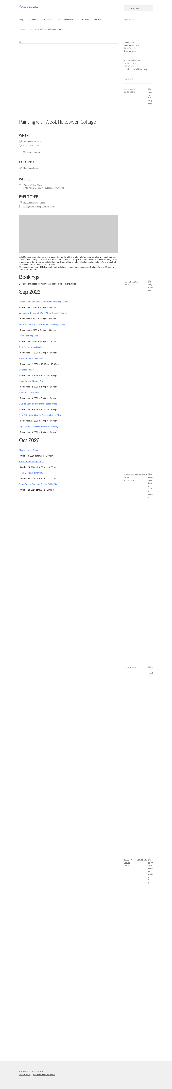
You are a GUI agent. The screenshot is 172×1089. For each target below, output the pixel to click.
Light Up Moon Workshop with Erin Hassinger (39, 426)
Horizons (51, 206)
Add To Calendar (33, 152)
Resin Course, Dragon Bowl (31, 381)
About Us (97, 19)
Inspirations (33, 19)
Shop (21, 19)
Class (42, 202)
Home (23, 29)
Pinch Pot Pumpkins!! (28, 335)
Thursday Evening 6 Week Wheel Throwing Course (42, 324)
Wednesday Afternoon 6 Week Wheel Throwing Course (43, 301)
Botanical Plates (26, 369)
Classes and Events (65, 19)
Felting (38, 206)
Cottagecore (28, 206)
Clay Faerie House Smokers (31, 347)
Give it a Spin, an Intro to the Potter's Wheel (38, 403)
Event (30, 29)
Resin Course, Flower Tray (31, 358)
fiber (44, 206)
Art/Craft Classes (31, 202)
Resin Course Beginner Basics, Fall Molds (38, 484)
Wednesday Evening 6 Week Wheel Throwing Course (43, 313)
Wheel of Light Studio (33, 185)
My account (48, 19)
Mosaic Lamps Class (28, 450)
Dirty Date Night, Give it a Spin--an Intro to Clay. (40, 415)
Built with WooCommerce (44, 1074)
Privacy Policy (25, 1074)
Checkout (85, 19)
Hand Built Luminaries (29, 392)
